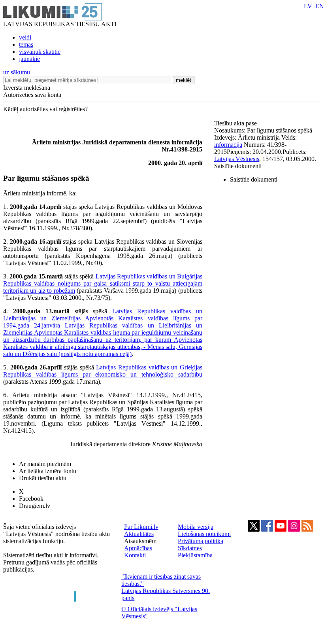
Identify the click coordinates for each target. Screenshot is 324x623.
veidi (25, 37)
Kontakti (135, 555)
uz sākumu (16, 72)
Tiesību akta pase (236, 123)
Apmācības (138, 548)
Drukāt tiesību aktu (42, 478)
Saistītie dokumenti (238, 166)
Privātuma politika (200, 541)
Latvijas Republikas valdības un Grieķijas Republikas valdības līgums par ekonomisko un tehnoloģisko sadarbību (102, 371)
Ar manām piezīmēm (45, 463)
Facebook (31, 498)
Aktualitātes (139, 533)
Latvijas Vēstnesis (236, 158)
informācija (228, 144)
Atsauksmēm (140, 541)
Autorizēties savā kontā (32, 94)
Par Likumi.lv (141, 526)
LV (308, 6)
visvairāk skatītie (39, 51)
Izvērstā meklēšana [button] (26, 87)
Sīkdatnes (190, 548)
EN (319, 6)
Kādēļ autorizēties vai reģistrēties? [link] (45, 109)
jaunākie (29, 58)
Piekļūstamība (195, 555)
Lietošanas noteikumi (204, 533)
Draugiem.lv (34, 505)
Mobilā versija (195, 526)
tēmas (26, 44)
